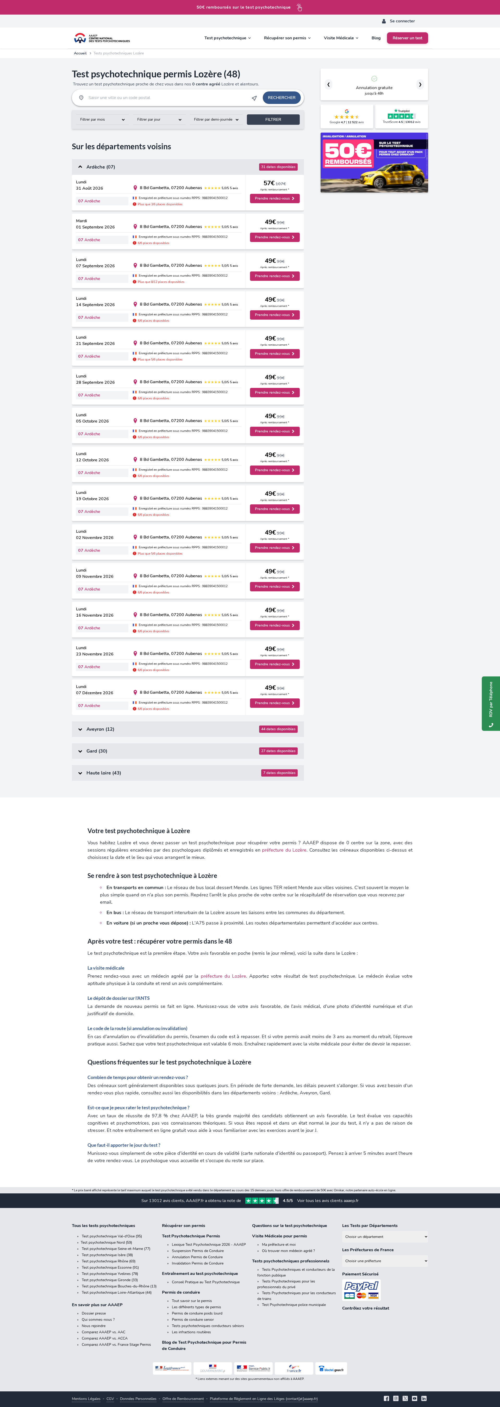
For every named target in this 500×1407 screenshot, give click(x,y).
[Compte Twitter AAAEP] (405, 1399)
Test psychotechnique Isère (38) (107, 1255)
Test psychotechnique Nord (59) (106, 1242)
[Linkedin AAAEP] (424, 1399)
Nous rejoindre (93, 1325)
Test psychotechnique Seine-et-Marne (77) (116, 1248)
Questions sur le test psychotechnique (289, 1226)
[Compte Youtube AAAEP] (414, 1399)
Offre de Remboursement (183, 1398)
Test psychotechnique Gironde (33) (110, 1280)
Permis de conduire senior (193, 1319)
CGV (110, 1398)
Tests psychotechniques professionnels (290, 1261)
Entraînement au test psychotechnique (200, 1273)
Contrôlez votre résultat (365, 1308)
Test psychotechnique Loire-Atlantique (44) (117, 1292)
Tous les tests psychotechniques (103, 1226)
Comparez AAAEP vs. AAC (103, 1332)
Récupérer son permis (183, 1226)
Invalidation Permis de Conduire (197, 1263)
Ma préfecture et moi (279, 1244)
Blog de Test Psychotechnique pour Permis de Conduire (204, 1346)
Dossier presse (94, 1313)
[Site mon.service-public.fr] (253, 1368)
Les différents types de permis (196, 1307)
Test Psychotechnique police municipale (294, 1304)
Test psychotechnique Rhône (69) (108, 1261)
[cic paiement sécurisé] (385, 1290)
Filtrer (273, 119)
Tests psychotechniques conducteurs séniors (208, 1325)
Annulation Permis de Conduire (197, 1257)
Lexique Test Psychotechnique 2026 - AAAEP (209, 1244)
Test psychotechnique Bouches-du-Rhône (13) (119, 1286)
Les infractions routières (191, 1332)
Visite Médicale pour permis (279, 1236)
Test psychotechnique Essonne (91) (110, 1267)
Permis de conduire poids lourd (197, 1313)
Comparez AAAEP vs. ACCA (105, 1338)
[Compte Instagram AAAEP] (396, 1399)
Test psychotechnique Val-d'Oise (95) (112, 1236)
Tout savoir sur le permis (192, 1300)
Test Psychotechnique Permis (191, 1236)
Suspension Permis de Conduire (198, 1250)
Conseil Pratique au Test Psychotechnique (206, 1282)
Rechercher (282, 98)
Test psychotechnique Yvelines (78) (110, 1273)
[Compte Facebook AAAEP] (386, 1399)
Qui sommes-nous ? (98, 1319)
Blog (376, 38)
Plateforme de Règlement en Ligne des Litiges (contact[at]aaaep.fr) (264, 1398)
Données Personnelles (138, 1398)
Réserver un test (407, 38)
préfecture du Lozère (284, 850)
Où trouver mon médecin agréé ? (288, 1250)
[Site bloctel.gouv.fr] (331, 1368)
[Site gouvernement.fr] (212, 1368)
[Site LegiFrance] (172, 1368)
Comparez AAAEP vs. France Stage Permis (116, 1344)
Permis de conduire (181, 1292)
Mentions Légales (86, 1398)
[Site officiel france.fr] (294, 1368)
